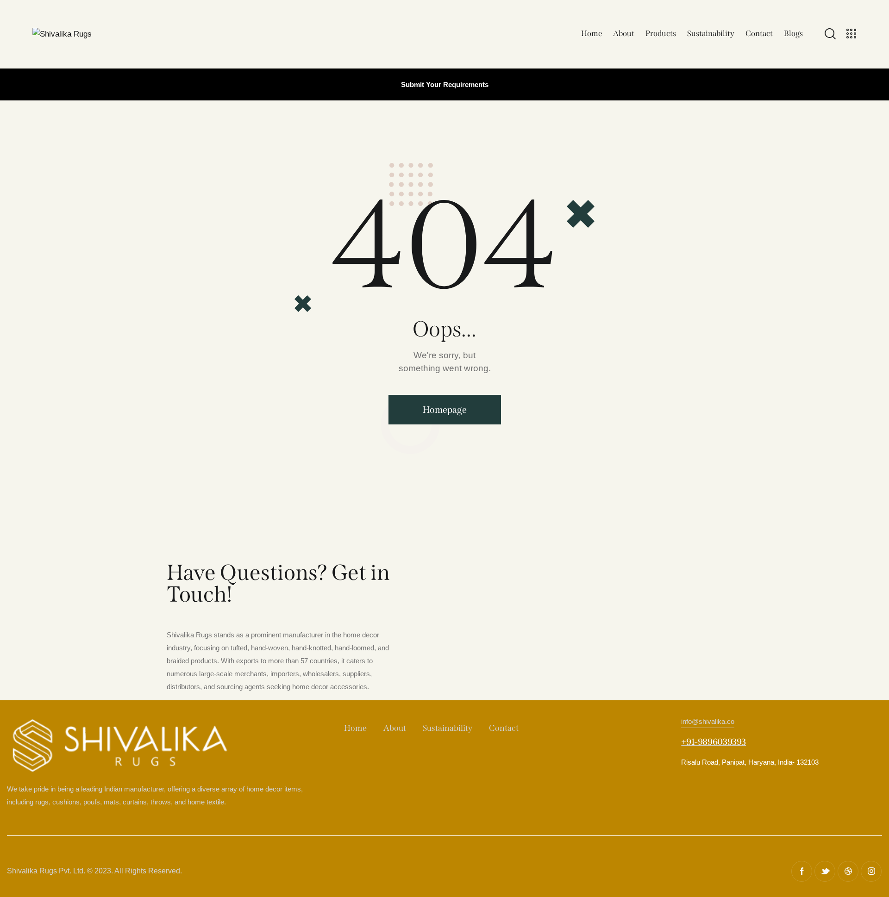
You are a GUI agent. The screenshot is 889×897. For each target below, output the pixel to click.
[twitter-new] (824, 871)
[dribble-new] (848, 871)
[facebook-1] (801, 871)
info (707, 721)
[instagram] (871, 871)
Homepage (445, 409)
